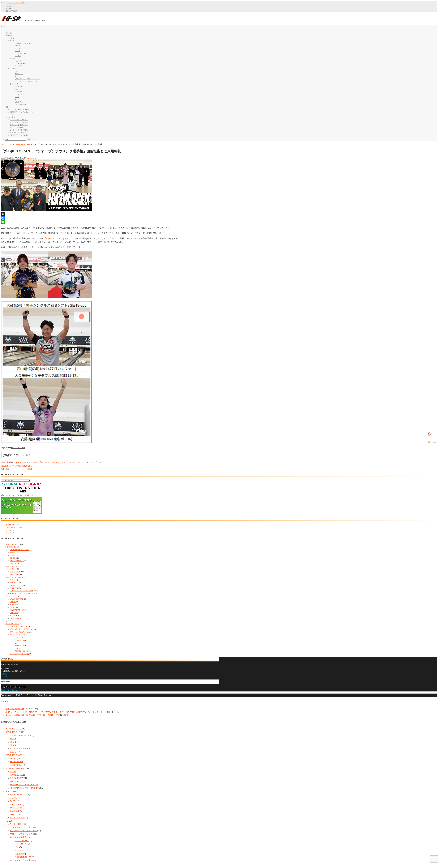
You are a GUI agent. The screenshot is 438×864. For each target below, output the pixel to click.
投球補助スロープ (21, 651)
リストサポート (20, 102)
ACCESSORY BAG (17, 561)
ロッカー (18, 648)
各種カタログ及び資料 (18, 132)
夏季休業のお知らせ (14, 709)
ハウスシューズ (21, 637)
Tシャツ (17, 71)
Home (3, 144)
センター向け (10, 117)
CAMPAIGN (9, 533)
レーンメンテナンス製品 (19, 130)
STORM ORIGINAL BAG (19, 550)
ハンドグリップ (20, 92)
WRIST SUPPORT (16, 599)
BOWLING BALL (11, 544)
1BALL (12, 552)
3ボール (17, 51)
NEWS (11, 144)
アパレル (13, 68)
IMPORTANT (10, 525)
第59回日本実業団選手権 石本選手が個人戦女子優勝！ (30, 715)
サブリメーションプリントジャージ (27, 79)
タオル (17, 99)
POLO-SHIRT (15, 588)
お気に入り (9, 114)
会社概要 (8, 8)
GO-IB (17, 76)
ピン (16, 643)
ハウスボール (20, 640)
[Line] (219, 222)
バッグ (12, 40)
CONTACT (8, 6)
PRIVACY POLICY (11, 11)
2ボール (17, 48)
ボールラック (20, 646)
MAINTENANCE (16, 610)
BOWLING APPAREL (13, 577)
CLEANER (14, 613)
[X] (219, 214)
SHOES (12, 569)
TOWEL (13, 615)
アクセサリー (19, 66)
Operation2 (31, 158)
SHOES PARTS (15, 572)
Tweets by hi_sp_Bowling (9, 690)
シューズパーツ (20, 63)
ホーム (7, 30)
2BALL (12, 555)
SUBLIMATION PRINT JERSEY (21, 591)
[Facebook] (219, 218)
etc (6, 621)
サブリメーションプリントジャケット (28, 81)
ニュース (8, 33)
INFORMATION (23, 144)
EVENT (8, 530)
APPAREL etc (15, 583)
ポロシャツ (19, 74)
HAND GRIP (14, 607)
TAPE (12, 604)
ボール (12, 38)
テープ (17, 97)
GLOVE (13, 602)
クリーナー (19, 86)
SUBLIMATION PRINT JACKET (22, 593)
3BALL (12, 558)
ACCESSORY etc (16, 618)
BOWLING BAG (11, 547)
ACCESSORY (15, 574)
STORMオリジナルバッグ (24, 43)
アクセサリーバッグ (22, 53)
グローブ (18, 89)
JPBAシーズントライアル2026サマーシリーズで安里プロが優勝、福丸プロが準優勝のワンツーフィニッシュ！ (56, 712)
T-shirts (12, 580)
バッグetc (18, 56)
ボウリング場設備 (16, 127)
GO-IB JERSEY (15, 585)
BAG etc (13, 563)
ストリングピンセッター (19, 120)
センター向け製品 (12, 624)
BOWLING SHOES (12, 566)
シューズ (13, 58)
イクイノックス (53, 238)
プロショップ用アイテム (19, 125)
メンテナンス (19, 94)
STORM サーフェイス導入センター (22, 112)
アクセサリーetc (20, 104)
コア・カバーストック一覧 (19, 109)
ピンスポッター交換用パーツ (20, 122)
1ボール (17, 46)
